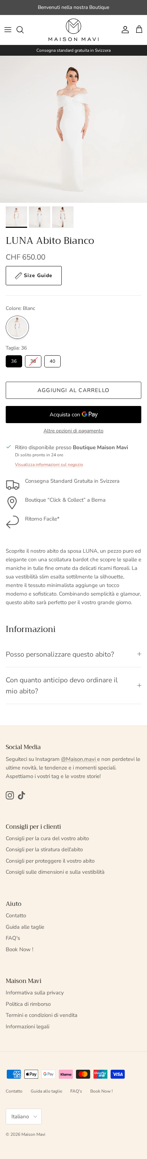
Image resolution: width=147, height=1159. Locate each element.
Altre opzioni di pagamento (73, 431)
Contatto (16, 915)
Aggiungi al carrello (73, 390)
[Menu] (8, 29)
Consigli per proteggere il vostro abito (50, 860)
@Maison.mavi (79, 759)
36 (14, 361)
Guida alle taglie (25, 926)
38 (33, 361)
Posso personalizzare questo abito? (60, 654)
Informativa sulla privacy (35, 992)
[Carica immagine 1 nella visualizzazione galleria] (73, 129)
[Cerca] (23, 29)
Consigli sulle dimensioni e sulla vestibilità (55, 871)
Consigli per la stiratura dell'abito (44, 849)
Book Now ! (19, 949)
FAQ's (13, 938)
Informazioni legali (27, 1026)
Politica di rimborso (28, 1004)
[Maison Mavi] (73, 30)
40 (52, 361)
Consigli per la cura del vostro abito (47, 838)
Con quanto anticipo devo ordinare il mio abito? (62, 685)
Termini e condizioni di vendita (41, 1015)
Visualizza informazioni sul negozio (49, 464)
